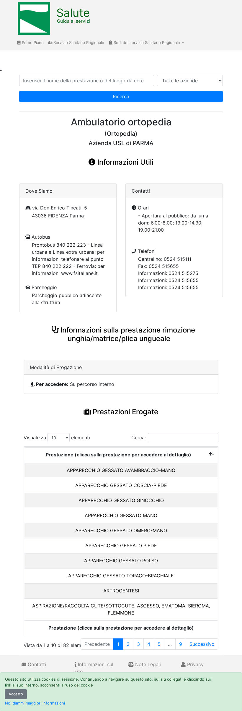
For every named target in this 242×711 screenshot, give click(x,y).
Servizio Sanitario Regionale (78, 42)
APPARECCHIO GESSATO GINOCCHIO (121, 500)
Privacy (195, 664)
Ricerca (121, 96)
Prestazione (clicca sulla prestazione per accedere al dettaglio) (118, 455)
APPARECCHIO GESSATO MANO (121, 515)
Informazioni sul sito (94, 667)
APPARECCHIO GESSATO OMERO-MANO (121, 530)
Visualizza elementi (57, 437)
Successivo (202, 644)
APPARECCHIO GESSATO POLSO (121, 560)
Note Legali (147, 664)
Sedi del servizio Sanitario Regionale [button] (146, 42)
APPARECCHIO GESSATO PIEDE (121, 545)
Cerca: (138, 437)
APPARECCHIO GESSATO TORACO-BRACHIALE (121, 576)
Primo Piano (32, 42)
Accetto (16, 694)
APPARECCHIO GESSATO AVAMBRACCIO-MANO (121, 470)
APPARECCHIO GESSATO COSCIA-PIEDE (121, 485)
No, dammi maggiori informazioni (35, 703)
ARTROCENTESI (121, 591)
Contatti (36, 664)
